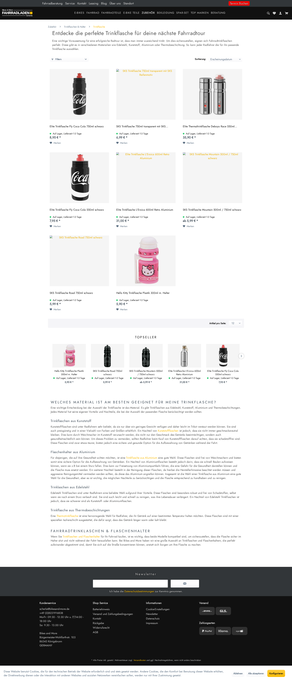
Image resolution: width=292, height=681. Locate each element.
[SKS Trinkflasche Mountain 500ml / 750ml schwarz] (212, 177)
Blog (104, 3)
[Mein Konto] (280, 13)
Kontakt (81, 3)
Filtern (58, 59)
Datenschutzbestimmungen (139, 591)
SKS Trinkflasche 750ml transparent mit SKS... (142, 126)
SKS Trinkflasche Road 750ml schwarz (71, 293)
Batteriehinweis (101, 609)
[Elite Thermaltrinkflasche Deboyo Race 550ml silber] (212, 94)
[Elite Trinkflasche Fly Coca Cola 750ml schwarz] (79, 94)
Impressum (152, 623)
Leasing (93, 3)
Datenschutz (153, 618)
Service (70, 3)
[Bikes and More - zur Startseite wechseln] (17, 13)
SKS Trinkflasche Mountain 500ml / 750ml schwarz (212, 210)
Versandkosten (139, 660)
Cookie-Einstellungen (157, 609)
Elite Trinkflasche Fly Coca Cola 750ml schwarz (77, 126)
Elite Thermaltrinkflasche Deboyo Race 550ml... (210, 126)
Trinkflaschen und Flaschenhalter (81, 536)
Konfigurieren (276, 673)
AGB (95, 632)
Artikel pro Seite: (217, 323)
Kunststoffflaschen (168, 431)
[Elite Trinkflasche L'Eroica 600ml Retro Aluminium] (145, 177)
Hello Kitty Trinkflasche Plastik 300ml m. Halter (142, 293)
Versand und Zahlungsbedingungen (113, 614)
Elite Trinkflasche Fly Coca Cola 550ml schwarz (77, 210)
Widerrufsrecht (101, 628)
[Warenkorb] (286, 13)
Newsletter (152, 614)
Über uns (115, 3)
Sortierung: (200, 59)
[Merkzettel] (274, 13)
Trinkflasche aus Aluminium (141, 458)
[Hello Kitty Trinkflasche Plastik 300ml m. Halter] (145, 261)
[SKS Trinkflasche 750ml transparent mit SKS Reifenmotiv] (145, 94)
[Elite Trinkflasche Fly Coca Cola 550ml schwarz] (79, 177)
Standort (128, 3)
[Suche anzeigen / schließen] (268, 13)
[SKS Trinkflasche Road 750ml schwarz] (79, 261)
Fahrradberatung (52, 3)
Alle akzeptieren (256, 673)
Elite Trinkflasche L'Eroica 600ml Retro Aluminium (144, 210)
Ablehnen (238, 673)
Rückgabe (98, 623)
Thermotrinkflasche (67, 516)
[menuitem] (146, 3)
